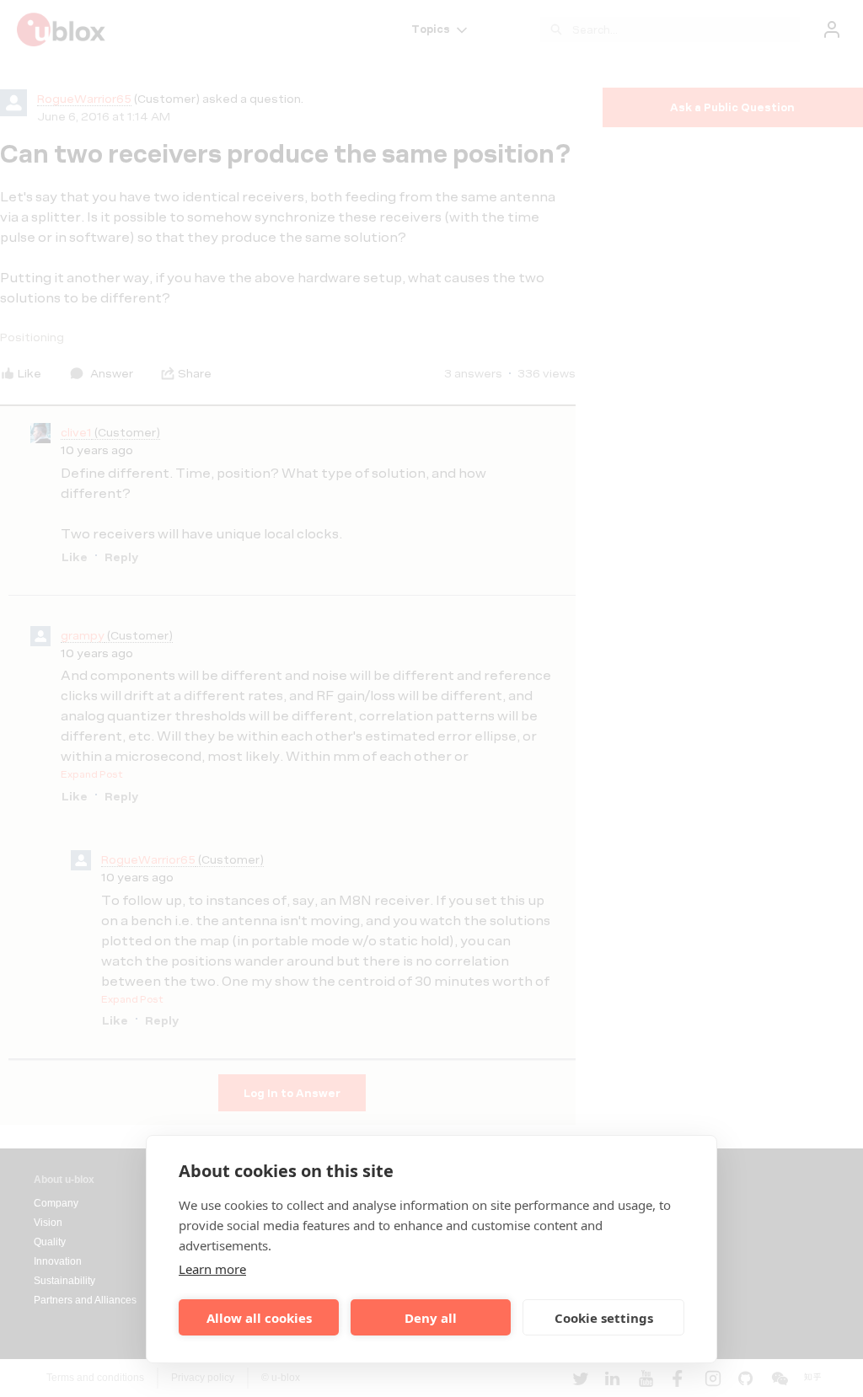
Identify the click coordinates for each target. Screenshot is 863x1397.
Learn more (212, 1269)
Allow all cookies (259, 1317)
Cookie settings (604, 1317)
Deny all (431, 1317)
